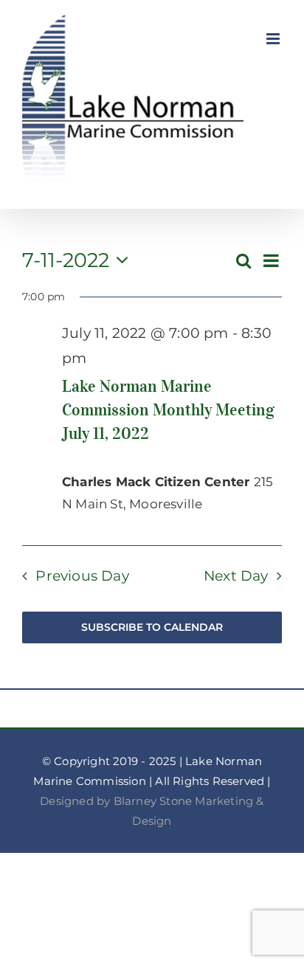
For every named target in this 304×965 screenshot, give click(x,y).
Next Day (236, 575)
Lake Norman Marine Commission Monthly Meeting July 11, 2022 (168, 409)
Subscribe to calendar (152, 627)
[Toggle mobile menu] (274, 38)
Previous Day (81, 575)
